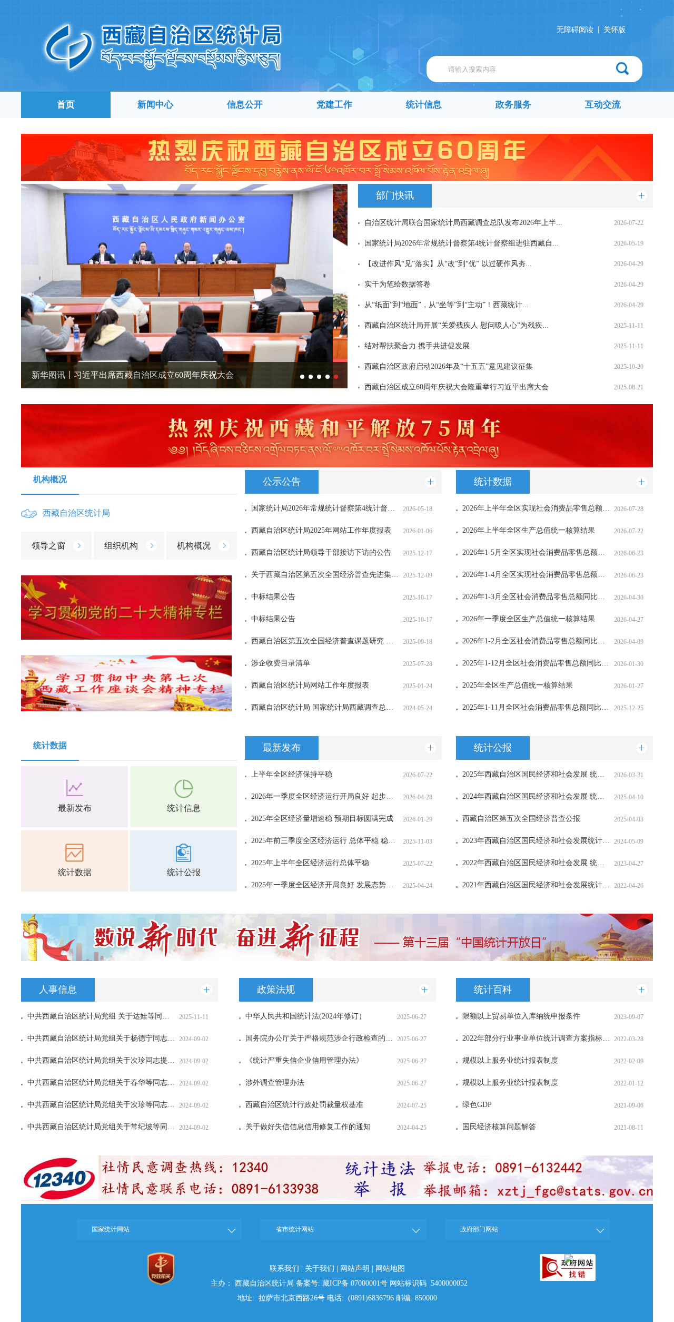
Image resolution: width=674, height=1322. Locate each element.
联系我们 (284, 1268)
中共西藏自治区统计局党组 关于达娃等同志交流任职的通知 (101, 1016)
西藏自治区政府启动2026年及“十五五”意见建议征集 (448, 366)
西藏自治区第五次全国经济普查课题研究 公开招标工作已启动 (325, 641)
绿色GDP (477, 1105)
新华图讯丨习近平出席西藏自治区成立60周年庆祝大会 (133, 374)
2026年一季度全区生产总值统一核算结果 (528, 619)
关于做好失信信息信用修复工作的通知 (308, 1127)
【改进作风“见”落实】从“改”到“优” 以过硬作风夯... (448, 264)
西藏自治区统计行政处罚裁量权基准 (304, 1105)
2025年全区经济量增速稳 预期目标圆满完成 (322, 818)
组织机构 (121, 545)
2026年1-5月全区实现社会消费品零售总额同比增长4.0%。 (536, 552)
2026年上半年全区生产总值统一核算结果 (528, 530)
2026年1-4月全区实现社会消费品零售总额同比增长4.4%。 (536, 575)
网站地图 (390, 1268)
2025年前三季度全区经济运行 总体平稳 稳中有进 (325, 841)
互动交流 (603, 105)
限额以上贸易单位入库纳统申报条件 (521, 1016)
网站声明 (355, 1268)
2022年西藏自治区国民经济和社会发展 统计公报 (536, 863)
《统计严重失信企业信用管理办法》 (304, 1060)
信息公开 (245, 105)
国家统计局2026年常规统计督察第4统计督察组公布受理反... (325, 508)
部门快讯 (395, 195)
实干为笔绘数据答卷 (397, 284)
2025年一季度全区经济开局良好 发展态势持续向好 (325, 885)
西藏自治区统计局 (76, 512)
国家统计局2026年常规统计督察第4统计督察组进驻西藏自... (461, 243)
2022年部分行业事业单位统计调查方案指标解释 (536, 1038)
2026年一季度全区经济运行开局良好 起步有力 (325, 796)
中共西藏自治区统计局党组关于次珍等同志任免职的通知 (101, 1105)
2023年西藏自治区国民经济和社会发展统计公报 (536, 841)
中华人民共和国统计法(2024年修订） (305, 1016)
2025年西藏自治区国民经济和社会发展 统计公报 (536, 774)
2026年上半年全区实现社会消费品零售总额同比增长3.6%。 (536, 508)
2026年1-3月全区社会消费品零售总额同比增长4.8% (536, 597)
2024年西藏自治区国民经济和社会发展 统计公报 (536, 796)
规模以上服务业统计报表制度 (510, 1060)
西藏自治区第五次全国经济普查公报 (521, 818)
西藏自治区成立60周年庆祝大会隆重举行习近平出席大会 (456, 387)
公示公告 (282, 481)
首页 (66, 105)
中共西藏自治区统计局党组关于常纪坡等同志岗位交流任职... (101, 1127)
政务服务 (513, 105)
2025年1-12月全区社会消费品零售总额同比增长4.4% (536, 663)
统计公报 (184, 872)
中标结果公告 (273, 597)
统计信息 (424, 105)
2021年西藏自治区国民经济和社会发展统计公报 (536, 885)
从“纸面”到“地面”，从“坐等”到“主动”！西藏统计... (446, 305)
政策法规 (276, 989)
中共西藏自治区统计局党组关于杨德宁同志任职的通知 (101, 1038)
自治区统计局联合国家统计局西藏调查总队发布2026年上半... (463, 223)
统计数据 (493, 481)
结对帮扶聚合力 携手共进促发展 (417, 346)
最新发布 (75, 808)
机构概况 (50, 479)
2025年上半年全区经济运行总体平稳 (310, 863)
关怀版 (614, 30)
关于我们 (319, 1268)
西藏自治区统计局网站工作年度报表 (310, 685)
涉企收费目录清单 (280, 663)
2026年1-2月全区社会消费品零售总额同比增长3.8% (536, 641)
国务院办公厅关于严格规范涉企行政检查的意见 (319, 1038)
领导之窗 (48, 545)
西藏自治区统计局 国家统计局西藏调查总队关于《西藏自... (325, 707)
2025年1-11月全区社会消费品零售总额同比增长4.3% (536, 707)
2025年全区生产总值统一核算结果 (517, 685)
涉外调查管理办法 (274, 1082)
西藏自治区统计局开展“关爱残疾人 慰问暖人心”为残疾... (456, 325)
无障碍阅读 (575, 30)
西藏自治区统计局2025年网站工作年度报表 (321, 530)
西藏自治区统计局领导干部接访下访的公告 (321, 552)
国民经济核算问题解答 (499, 1127)
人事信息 (58, 989)
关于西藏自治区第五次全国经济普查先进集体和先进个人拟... (325, 575)
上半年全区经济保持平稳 (291, 774)
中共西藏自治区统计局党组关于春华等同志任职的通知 (101, 1082)
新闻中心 (155, 105)
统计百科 (493, 989)
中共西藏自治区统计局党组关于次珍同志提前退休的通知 (101, 1060)
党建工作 (334, 105)
